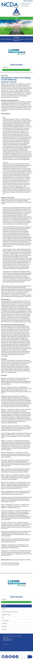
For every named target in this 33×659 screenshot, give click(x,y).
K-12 (3, 617)
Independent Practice (6, 614)
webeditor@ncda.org (7, 640)
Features (4, 608)
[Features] (16, 27)
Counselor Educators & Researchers (9, 611)
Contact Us (5, 636)
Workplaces (4, 623)
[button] (2, 31)
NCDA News (4, 626)
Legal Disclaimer (11, 636)
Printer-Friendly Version (11, 563)
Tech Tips (4, 629)
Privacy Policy (18, 636)
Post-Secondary (5, 620)
